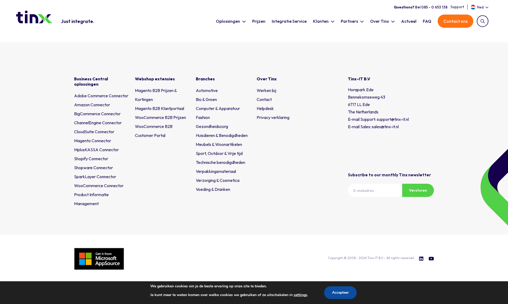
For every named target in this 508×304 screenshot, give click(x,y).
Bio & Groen (206, 99)
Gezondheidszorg (212, 126)
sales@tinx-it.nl (385, 126)
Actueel (408, 21)
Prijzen (258, 21)
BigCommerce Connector (97, 113)
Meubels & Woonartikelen (219, 144)
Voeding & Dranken (213, 189)
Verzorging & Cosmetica (217, 180)
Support (457, 6)
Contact (264, 99)
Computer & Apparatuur (218, 108)
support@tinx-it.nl (393, 119)
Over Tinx (379, 21)
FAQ (427, 21)
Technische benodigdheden (220, 162)
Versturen (418, 190)
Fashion (203, 117)
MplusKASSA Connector (96, 149)
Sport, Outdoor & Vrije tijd (219, 153)
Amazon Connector (92, 104)
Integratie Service (289, 21)
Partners (349, 21)
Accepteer (340, 292)
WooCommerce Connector (99, 185)
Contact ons (455, 21)
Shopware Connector (93, 167)
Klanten (321, 21)
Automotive (207, 90)
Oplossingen (228, 21)
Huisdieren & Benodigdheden (222, 135)
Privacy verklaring (273, 117)
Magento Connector (92, 140)
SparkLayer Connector (95, 176)
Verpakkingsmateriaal (216, 171)
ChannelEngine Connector (98, 122)
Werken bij (266, 90)
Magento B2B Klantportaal (159, 108)
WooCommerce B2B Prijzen (160, 117)
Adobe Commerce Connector (101, 95)
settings (300, 294)
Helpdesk (265, 108)
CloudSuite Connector (94, 131)
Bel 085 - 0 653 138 (420, 7)
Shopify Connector (91, 158)
